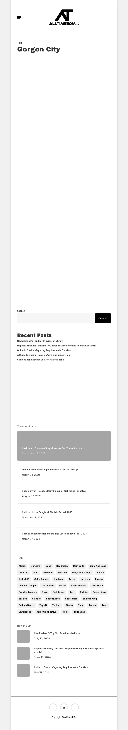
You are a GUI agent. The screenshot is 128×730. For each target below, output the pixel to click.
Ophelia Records (28, 592)
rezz (72, 592)
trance (92, 605)
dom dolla (78, 566)
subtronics (71, 598)
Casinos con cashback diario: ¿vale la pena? (41, 359)
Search (21, 311)
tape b (43, 605)
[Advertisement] (64, 277)
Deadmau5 (62, 566)
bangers (35, 566)
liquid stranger (27, 585)
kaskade (58, 579)
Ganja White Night (82, 572)
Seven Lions (99, 592)
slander (36, 598)
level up (85, 579)
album (22, 566)
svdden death (26, 605)
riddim (84, 592)
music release (78, 585)
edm (35, 572)
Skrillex (23, 598)
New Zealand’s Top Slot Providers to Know (40, 341)
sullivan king (90, 598)
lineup (99, 579)
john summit (41, 579)
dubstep (23, 572)
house (100, 572)
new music (97, 585)
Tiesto (69, 605)
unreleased (25, 612)
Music (62, 585)
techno (56, 605)
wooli (65, 612)
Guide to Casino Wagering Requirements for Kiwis (44, 350)
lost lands (48, 585)
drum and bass (97, 566)
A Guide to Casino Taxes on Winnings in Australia (44, 355)
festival (62, 572)
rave (44, 592)
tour (80, 605)
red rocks (58, 592)
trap (104, 605)
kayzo (72, 579)
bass (48, 566)
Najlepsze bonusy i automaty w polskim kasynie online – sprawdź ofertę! (56, 345)
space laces (53, 598)
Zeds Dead (79, 612)
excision (48, 572)
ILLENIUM (24, 579)
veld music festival (47, 612)
